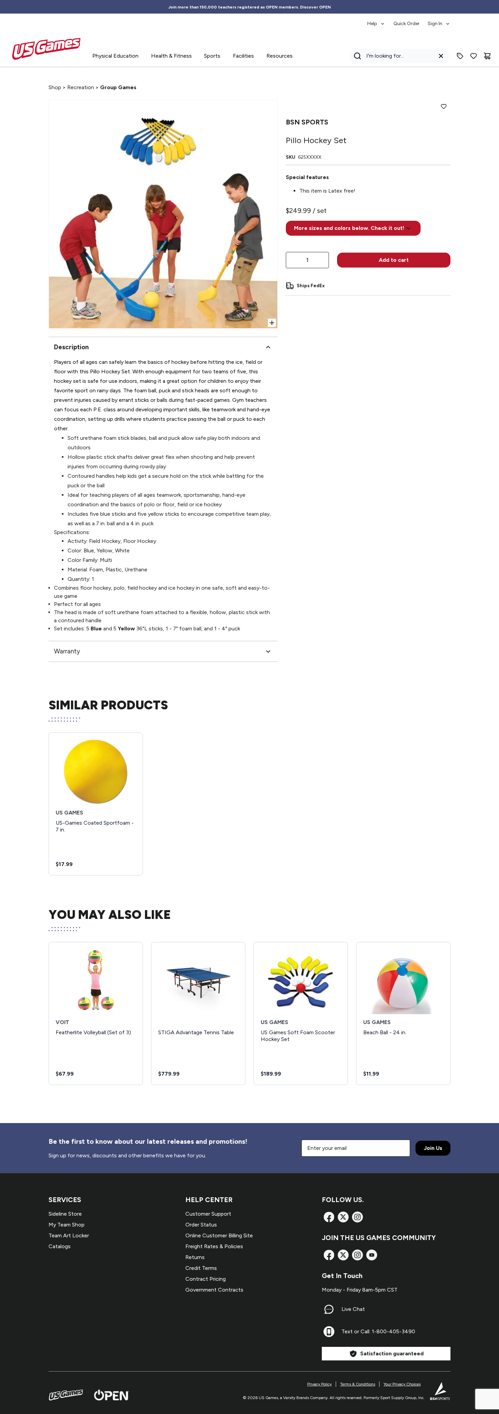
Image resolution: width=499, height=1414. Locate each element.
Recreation (80, 87)
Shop (55, 87)
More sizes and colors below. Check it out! (349, 228)
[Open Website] (111, 1395)
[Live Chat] (329, 1309)
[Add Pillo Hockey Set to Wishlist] (443, 106)
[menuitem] (376, 20)
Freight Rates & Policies (214, 1246)
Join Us (433, 1148)
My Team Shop (67, 1224)
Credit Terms (201, 1268)
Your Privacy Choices (402, 1384)
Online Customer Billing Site (219, 1235)
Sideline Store (65, 1214)
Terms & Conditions (357, 1384)
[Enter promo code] (460, 56)
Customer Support (208, 1214)
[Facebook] (329, 1217)
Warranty (67, 651)
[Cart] (487, 56)
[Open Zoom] (272, 323)
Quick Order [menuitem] (406, 23)
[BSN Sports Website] (440, 1390)
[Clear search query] (441, 56)
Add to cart (394, 260)
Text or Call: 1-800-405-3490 (378, 1331)
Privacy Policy (319, 1384)
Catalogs (60, 1246)
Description (71, 347)
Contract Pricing (205, 1279)
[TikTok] (372, 1255)
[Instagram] (357, 1217)
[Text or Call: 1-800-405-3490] (329, 1331)
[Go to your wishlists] (473, 56)
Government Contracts (214, 1290)
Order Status (201, 1224)
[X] (343, 1217)
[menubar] (408, 20)
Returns (195, 1257)
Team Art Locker (69, 1235)
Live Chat (353, 1309)
